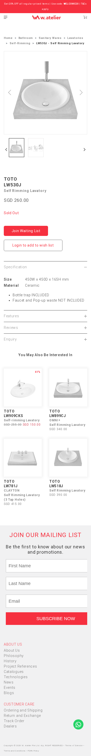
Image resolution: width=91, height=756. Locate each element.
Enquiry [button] (10, 339)
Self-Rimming (20, 43)
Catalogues (14, 672)
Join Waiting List (26, 231)
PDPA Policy (33, 751)
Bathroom (25, 38)
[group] (16, 147)
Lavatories (75, 38)
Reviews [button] (11, 328)
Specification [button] (15, 267)
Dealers (10, 726)
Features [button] (11, 316)
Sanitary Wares (50, 38)
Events (9, 688)
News (9, 682)
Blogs (9, 693)
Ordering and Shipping (23, 710)
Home (8, 38)
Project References (20, 666)
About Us (12, 650)
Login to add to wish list (33, 245)
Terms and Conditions (15, 751)
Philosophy (14, 656)
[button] (6, 149)
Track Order (14, 721)
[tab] (45, 267)
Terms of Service (74, 745)
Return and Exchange (22, 716)
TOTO (10, 179)
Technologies (16, 677)
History (10, 661)
